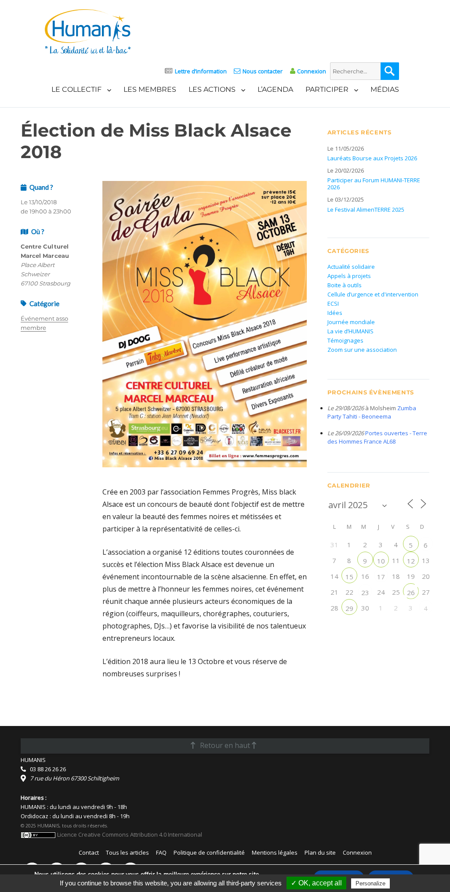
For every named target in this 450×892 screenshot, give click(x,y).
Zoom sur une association (362, 350)
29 (349, 608)
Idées (334, 313)
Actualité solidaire (351, 267)
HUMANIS (33, 760)
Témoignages (345, 340)
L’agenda (275, 89)
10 (381, 560)
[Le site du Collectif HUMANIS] (88, 31)
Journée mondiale (351, 322)
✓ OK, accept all (316, 883)
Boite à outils (344, 285)
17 (381, 576)
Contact (89, 852)
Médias (384, 89)
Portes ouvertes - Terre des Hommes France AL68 (377, 437)
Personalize (370, 883)
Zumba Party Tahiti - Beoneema (371, 412)
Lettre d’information (200, 71)
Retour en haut (225, 745)
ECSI (333, 303)
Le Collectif (76, 89)
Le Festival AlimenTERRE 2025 (365, 209)
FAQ (161, 852)
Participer (326, 89)
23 (365, 592)
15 (349, 576)
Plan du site (320, 852)
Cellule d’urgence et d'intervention (372, 294)
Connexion (311, 71)
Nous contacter (263, 71)
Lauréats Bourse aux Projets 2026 (372, 158)
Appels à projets (349, 276)
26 (411, 592)
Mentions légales (275, 852)
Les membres (149, 89)
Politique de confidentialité (209, 852)
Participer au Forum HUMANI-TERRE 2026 (373, 183)
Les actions (212, 89)
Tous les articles (127, 852)
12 (411, 560)
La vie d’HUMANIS (350, 331)
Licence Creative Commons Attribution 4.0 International (129, 834)
